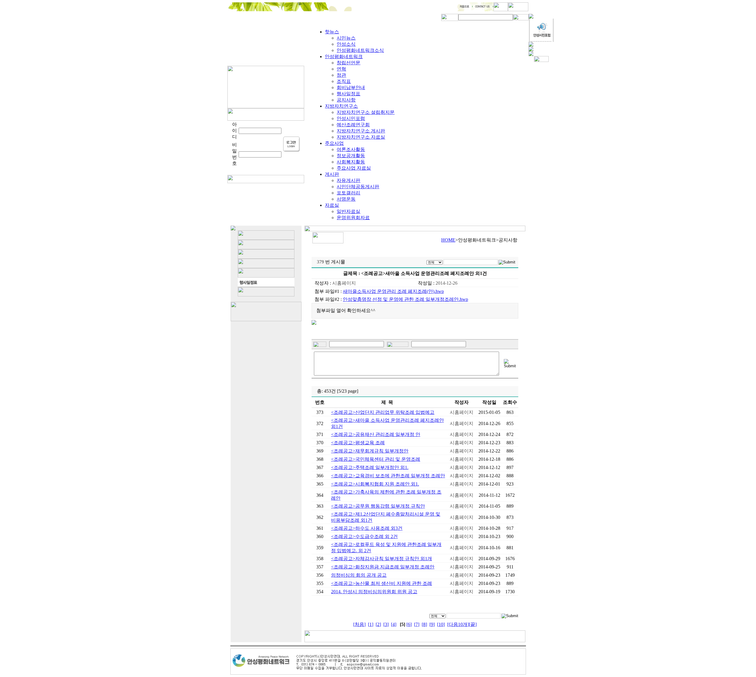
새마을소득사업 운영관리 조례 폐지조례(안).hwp (393, 291)
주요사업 (334, 143)
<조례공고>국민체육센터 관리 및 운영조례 (375, 459)
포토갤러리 (348, 192)
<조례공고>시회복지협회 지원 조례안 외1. (375, 483)
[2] (378, 624)
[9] (432, 624)
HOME (448, 239)
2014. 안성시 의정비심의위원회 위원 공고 (374, 591)
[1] (370, 624)
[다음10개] (458, 624)
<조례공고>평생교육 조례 (358, 442)
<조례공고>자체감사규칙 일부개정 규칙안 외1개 (381, 558)
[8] (424, 624)
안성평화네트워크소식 (360, 50)
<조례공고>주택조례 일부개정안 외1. (369, 467)
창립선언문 (348, 62)
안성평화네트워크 (344, 56)
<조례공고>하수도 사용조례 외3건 (367, 528)
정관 (341, 75)
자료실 (332, 205)
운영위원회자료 (353, 217)
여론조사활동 (351, 149)
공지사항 (346, 99)
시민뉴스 (346, 37)
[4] (393, 624)
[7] (416, 624)
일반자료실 (348, 211)
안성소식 (346, 44)
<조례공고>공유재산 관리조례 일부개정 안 (375, 434)
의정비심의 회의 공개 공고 (359, 575)
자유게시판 (348, 180)
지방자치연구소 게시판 (361, 130)
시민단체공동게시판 (358, 186)
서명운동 (346, 198)
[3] (386, 624)
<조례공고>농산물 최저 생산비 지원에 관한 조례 (381, 583)
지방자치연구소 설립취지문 (366, 112)
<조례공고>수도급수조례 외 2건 (364, 536)
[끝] (473, 624)
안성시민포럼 (351, 118)
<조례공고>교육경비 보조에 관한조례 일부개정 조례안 (388, 475)
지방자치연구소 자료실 (361, 137)
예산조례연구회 (353, 124)
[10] (441, 624)
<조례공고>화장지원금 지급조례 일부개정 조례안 (382, 566)
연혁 (341, 68)
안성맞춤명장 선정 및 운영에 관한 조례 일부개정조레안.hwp (405, 299)
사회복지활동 (351, 161)
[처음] (359, 624)
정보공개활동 (351, 155)
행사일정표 (348, 93)
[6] (409, 624)
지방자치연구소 (341, 106)
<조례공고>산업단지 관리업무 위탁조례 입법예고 (382, 412)
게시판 (332, 174)
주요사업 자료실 (354, 168)
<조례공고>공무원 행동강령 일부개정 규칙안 (378, 506)
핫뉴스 (332, 31)
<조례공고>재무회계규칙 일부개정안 (369, 450)
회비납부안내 (351, 87)
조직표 (344, 81)
